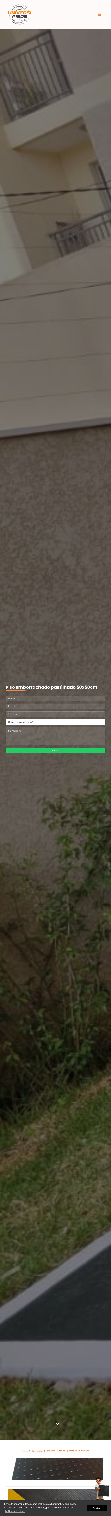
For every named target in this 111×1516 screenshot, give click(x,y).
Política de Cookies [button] (15, 1511)
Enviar (55, 750)
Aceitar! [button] (97, 1508)
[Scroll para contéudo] (58, 1424)
